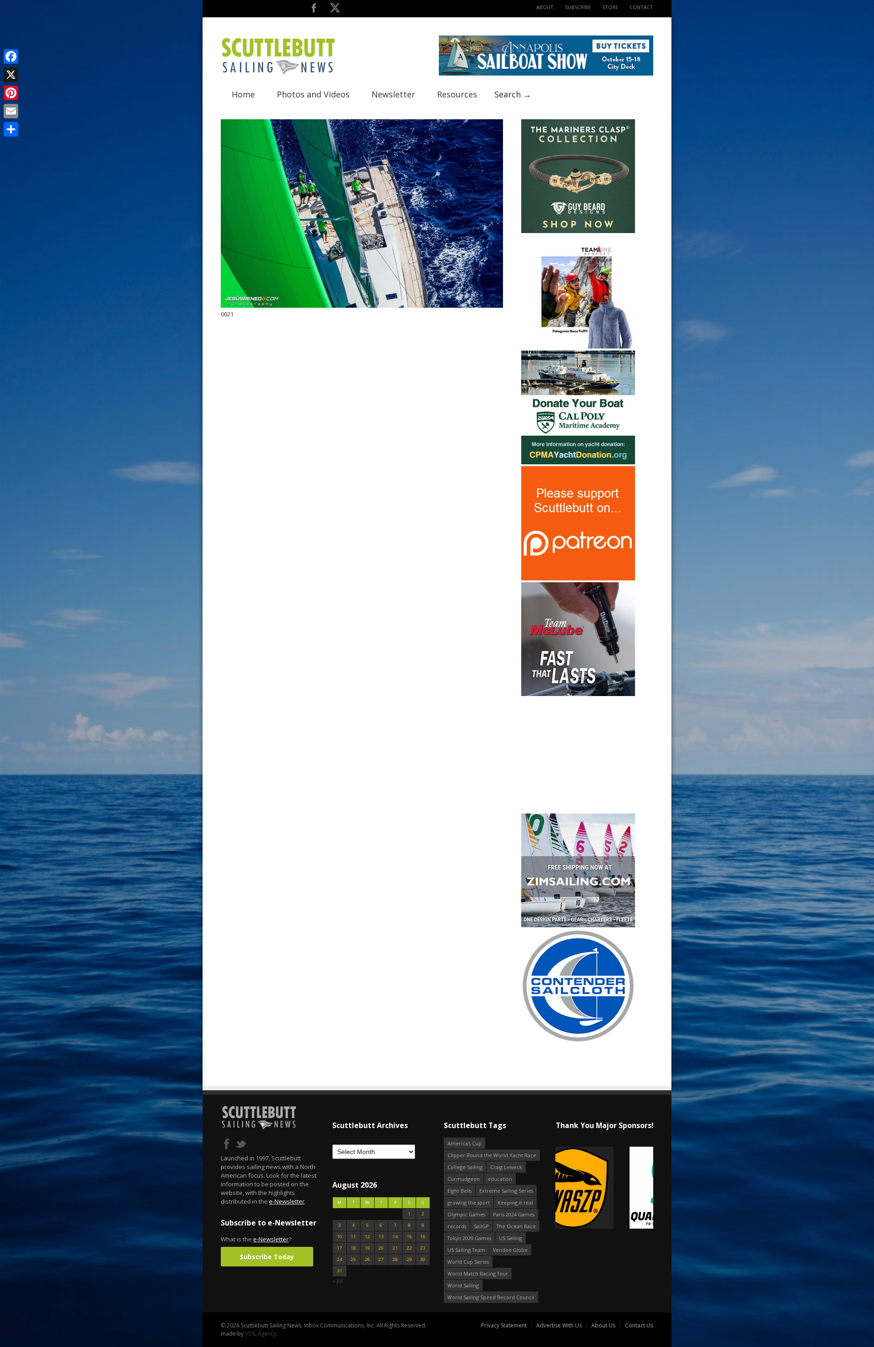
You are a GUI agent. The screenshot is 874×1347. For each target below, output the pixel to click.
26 (367, 1259)
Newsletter (393, 94)
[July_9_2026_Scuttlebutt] (578, 462)
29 (409, 1259)
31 (339, 1271)
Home (243, 94)
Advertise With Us (559, 1325)
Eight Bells (459, 1190)
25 (353, 1259)
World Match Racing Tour (477, 1273)
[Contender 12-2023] (578, 1041)
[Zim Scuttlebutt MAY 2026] (578, 925)
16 (423, 1237)
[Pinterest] (11, 93)
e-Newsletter (287, 1201)
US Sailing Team (466, 1249)
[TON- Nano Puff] (578, 347)
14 (395, 1237)
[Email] (11, 111)
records (456, 1226)
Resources (457, 94)
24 (339, 1259)
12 (367, 1237)
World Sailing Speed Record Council (490, 1297)
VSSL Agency (260, 1333)
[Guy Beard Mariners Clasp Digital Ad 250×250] (578, 231)
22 (409, 1248)
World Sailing (463, 1285)
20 (381, 1248)
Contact (641, 7)
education (500, 1178)
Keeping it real (515, 1202)
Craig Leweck (506, 1167)
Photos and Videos (313, 94)
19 (367, 1248)
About (545, 7)
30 (423, 1259)
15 (409, 1237)
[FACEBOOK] (313, 9)
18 (353, 1248)
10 (339, 1237)
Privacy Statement (504, 1325)
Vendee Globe (510, 1249)
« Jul (337, 1281)
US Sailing (510, 1238)
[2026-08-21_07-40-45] (546, 73)
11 (353, 1237)
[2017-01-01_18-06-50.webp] (574, 1188)
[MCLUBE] (578, 694)
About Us (603, 1325)
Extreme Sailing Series (506, 1190)
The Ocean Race (516, 1226)
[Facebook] (11, 56)
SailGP (481, 1226)
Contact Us (639, 1325)
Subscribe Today (267, 1256)
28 (395, 1259)
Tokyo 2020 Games (469, 1238)
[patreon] (578, 578)
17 (339, 1248)
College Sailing (465, 1167)
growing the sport (468, 1202)
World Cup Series (468, 1261)
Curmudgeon (463, 1178)
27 (381, 1259)
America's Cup (464, 1143)
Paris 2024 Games (513, 1214)
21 (395, 1248)
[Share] (11, 129)
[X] (11, 75)
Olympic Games (466, 1214)
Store (610, 7)
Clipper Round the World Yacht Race (491, 1155)
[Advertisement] (578, 755)
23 (423, 1248)
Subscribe (578, 7)
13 (381, 1237)
